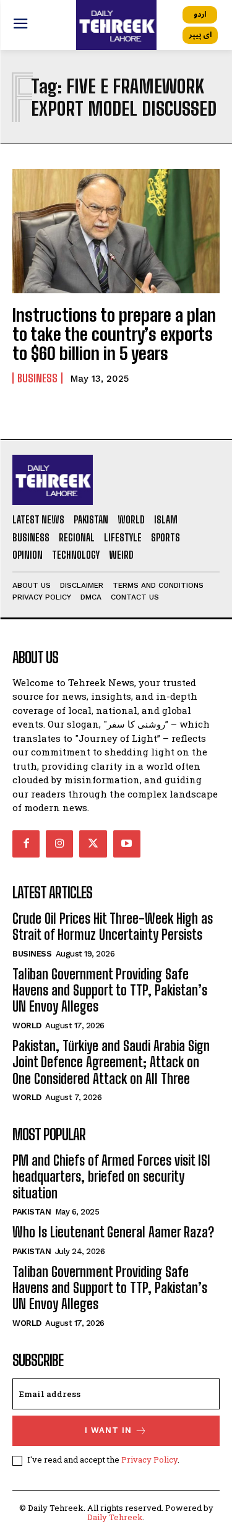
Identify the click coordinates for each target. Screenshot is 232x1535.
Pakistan (31, 1211)
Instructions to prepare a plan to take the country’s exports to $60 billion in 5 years (114, 334)
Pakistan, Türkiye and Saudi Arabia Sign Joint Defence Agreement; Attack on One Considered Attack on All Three (111, 1062)
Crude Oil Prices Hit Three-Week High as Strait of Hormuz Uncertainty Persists (112, 926)
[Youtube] (126, 844)
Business (37, 378)
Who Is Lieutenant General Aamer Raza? (113, 1232)
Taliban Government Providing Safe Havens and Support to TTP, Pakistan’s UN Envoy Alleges (109, 990)
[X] (92, 844)
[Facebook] (26, 844)
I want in (108, 1430)
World (26, 1025)
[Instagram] (59, 844)
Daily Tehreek (115, 1517)
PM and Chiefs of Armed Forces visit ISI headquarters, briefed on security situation (111, 1177)
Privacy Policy (149, 1459)
